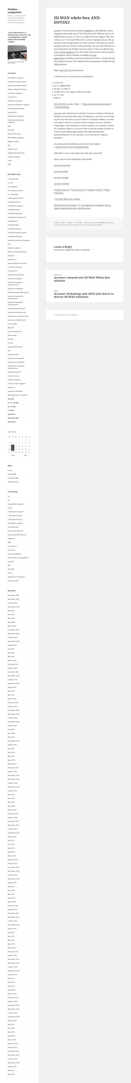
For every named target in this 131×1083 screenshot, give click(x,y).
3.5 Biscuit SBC (13, 179)
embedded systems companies (19, 240)
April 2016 (11, 898)
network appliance (15, 554)
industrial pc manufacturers (18, 316)
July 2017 (11, 840)
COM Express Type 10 (15, 512)
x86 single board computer (17, 395)
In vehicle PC (12, 97)
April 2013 (11, 1036)
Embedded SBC (13, 225)
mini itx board (84, 208)
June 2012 (11, 1074)
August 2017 (12, 837)
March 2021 (12, 699)
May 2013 (11, 1032)
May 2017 (11, 848)
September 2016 (14, 879)
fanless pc (11, 256)
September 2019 (14, 741)
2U (9, 500)
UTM (105, 61)
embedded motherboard (17, 217)
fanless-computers (14, 10)
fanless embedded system (17, 535)
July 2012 (11, 1070)
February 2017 (13, 860)
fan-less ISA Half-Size (15, 531)
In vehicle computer (15, 93)
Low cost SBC (12, 324)
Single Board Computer (16, 577)
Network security (14, 134)
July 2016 (11, 886)
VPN (9, 164)
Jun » (26, 455)
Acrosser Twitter (61, 171)
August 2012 (12, 1066)
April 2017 (11, 852)
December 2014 (13, 959)
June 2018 (11, 798)
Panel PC (11, 339)
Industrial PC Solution (16, 116)
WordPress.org (13, 482)
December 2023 (13, 595)
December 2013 (13, 1005)
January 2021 (12, 706)
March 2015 (12, 948)
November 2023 (13, 599)
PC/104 (10, 343)
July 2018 (11, 794)
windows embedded (15, 391)
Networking (12, 335)
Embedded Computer (15, 206)
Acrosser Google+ (61, 177)
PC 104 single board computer (91, 205)
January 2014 (12, 1001)
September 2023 (14, 607)
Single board (12, 149)
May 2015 (11, 940)
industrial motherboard (16, 308)
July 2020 (11, 729)
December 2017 (13, 821)
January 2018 (12, 817)
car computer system (15, 190)
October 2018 (12, 783)
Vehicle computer (14, 157)
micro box (11, 550)
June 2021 (11, 691)
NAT (9, 126)
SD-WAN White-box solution (68, 199)
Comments (13, 478)
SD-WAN (11, 569)
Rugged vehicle (13, 141)
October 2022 (12, 637)
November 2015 (13, 917)
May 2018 (11, 802)
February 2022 (13, 664)
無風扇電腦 (11, 422)
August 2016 (12, 883)
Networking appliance (16, 138)
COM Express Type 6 (15, 515)
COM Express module (15, 198)
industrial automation (16, 275)
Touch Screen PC (78, 190)
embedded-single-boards (17, 82)
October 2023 (12, 603)
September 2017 (14, 833)
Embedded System (14, 229)
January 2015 (12, 955)
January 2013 (12, 1047)
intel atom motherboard (16, 320)
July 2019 (11, 749)
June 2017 (11, 844)
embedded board (14, 202)
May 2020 (11, 737)
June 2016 (11, 890)
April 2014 (11, 990)
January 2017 (12, 863)
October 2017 (12, 829)
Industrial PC (12, 112)
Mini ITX (11, 328)
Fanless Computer (14, 248)
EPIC (9, 244)
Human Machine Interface (17, 263)
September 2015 (14, 925)
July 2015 (11, 932)
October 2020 (12, 718)
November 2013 (13, 1009)
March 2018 (12, 810)
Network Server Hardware (65, 205)
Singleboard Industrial (16, 153)
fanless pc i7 (12, 259)
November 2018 (13, 779)
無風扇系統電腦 (13, 418)
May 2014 (11, 986)
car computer (13, 187)
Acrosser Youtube (61, 184)
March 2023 (12, 626)
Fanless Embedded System (17, 252)
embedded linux (14, 210)
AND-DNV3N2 (101, 30)
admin (70, 223)
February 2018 (13, 814)
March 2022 (12, 660)
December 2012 (13, 1051)
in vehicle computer (15, 267)
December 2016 (13, 867)
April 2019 (11, 760)
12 (13, 446)
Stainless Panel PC (14, 372)
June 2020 (11, 733)
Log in (10, 470)
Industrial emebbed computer (19, 105)
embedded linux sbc (15, 213)
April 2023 (11, 622)
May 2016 (11, 894)
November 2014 (13, 963)
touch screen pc (13, 376)
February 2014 (13, 998)
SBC (9, 145)
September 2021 (14, 683)
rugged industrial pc (15, 347)
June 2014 (11, 982)
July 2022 (11, 649)
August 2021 (12, 687)
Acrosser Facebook (62, 165)
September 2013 (14, 1017)
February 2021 (13, 703)
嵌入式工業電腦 (13, 403)
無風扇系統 (11, 414)
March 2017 (12, 856)
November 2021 (13, 676)
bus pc (108, 205)
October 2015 (12, 921)
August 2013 (12, 1021)
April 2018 (11, 806)
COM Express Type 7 (15, 519)
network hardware (15, 331)
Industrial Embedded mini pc (18, 292)
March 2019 (12, 764)
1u (8, 496)
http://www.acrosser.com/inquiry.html (72, 147)
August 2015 (12, 929)
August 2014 (12, 975)
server (10, 573)
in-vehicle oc (12, 546)
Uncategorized (13, 581)
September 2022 (14, 641)
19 (13, 449)
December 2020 (13, 710)
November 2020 (13, 714)
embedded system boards (17, 233)
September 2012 (14, 1063)
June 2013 (11, 1028)
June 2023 (11, 614)
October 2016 (12, 875)
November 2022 (13, 634)
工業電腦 (11, 410)
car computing (13, 194)
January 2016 (12, 909)
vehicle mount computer (17, 384)
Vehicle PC (11, 387)
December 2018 (13, 775)
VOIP (9, 161)
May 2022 (11, 657)
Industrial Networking (16, 108)
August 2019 (12, 745)
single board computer (16, 358)
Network (11, 130)
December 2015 (13, 913)
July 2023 (11, 611)
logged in (69, 250)
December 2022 (13, 630)
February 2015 (13, 952)
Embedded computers (16, 78)
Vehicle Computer (14, 380)
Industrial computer (15, 101)
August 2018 (12, 791)
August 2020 (12, 726)
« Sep (13, 455)
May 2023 (11, 618)
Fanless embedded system (17, 85)
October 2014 (12, 967)
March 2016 (12, 902)
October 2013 (12, 1013)
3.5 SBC (10, 183)
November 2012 (13, 1055)
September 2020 (14, 722)
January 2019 (12, 771)
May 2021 (11, 695)
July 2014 (11, 978)
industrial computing (15, 289)
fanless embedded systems (17, 89)
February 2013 (13, 1043)
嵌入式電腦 (11, 407)
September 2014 (14, 971)
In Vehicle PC (12, 271)
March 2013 (12, 1040)
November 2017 (13, 825)
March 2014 (12, 994)
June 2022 (11, 653)
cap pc (10, 508)
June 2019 (11, 752)
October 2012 (12, 1059)
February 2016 (13, 906)
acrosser (57, 30)
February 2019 (13, 768)
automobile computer (16, 504)
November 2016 (13, 871)
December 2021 (13, 672)
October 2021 (12, 680)
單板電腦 (11, 399)
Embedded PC (13, 221)
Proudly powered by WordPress (65, 315)
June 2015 (11, 936)
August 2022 (12, 645)
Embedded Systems (15, 236)
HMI (9, 542)
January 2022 (12, 668)
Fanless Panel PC (62, 190)
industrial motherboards (17, 312)
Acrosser (57, 113)
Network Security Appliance (18, 558)
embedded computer (15, 523)
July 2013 (11, 1024)
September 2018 (14, 787)
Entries (12, 474)
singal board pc (13, 354)
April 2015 (11, 944)
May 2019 (11, 756)
